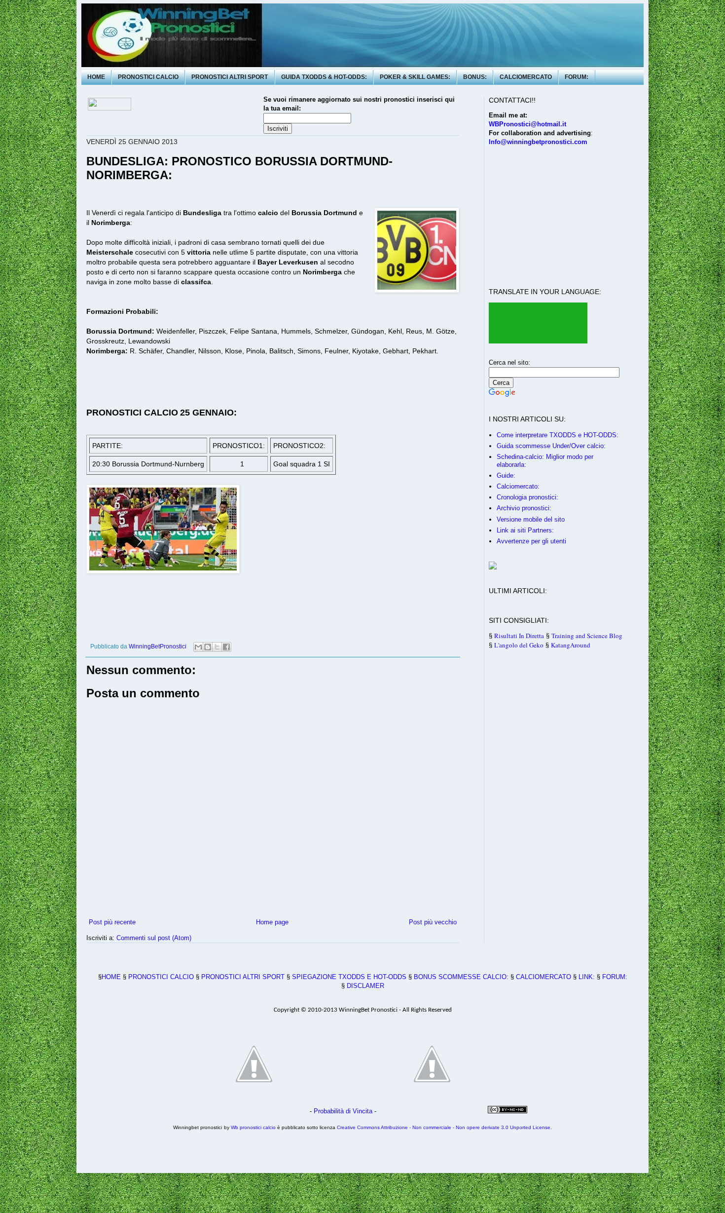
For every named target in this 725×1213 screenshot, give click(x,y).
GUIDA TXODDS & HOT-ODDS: (324, 77)
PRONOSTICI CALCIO (148, 77)
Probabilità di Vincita (343, 1111)
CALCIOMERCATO (526, 77)
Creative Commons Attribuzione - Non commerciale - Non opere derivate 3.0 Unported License (443, 1127)
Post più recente (112, 922)
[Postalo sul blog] (208, 647)
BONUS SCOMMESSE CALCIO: (461, 977)
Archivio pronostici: (524, 508)
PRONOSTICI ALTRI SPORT (229, 77)
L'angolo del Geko (519, 645)
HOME (96, 77)
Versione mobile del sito (531, 519)
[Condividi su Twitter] (217, 647)
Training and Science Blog (586, 635)
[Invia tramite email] (198, 647)
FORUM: (576, 77)
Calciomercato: (518, 486)
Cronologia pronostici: (527, 497)
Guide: (506, 475)
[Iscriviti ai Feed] (320, 632)
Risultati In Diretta (519, 635)
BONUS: (475, 77)
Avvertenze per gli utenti (531, 541)
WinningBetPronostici (157, 646)
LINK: (587, 977)
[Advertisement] (451, 40)
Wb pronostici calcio (253, 1127)
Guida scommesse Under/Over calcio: (551, 446)
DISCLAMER (365, 985)
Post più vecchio (433, 922)
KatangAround (570, 645)
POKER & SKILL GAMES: (415, 77)
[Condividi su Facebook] (226, 647)
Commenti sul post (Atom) (153, 938)
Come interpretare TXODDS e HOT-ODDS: (557, 435)
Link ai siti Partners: (525, 530)
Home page (272, 922)
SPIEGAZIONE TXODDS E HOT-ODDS (349, 977)
